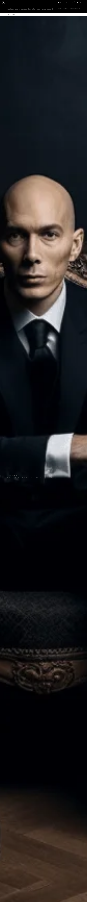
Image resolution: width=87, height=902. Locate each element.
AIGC (59, 2)
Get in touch (79, 2)
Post (63, 2)
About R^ (68, 2)
